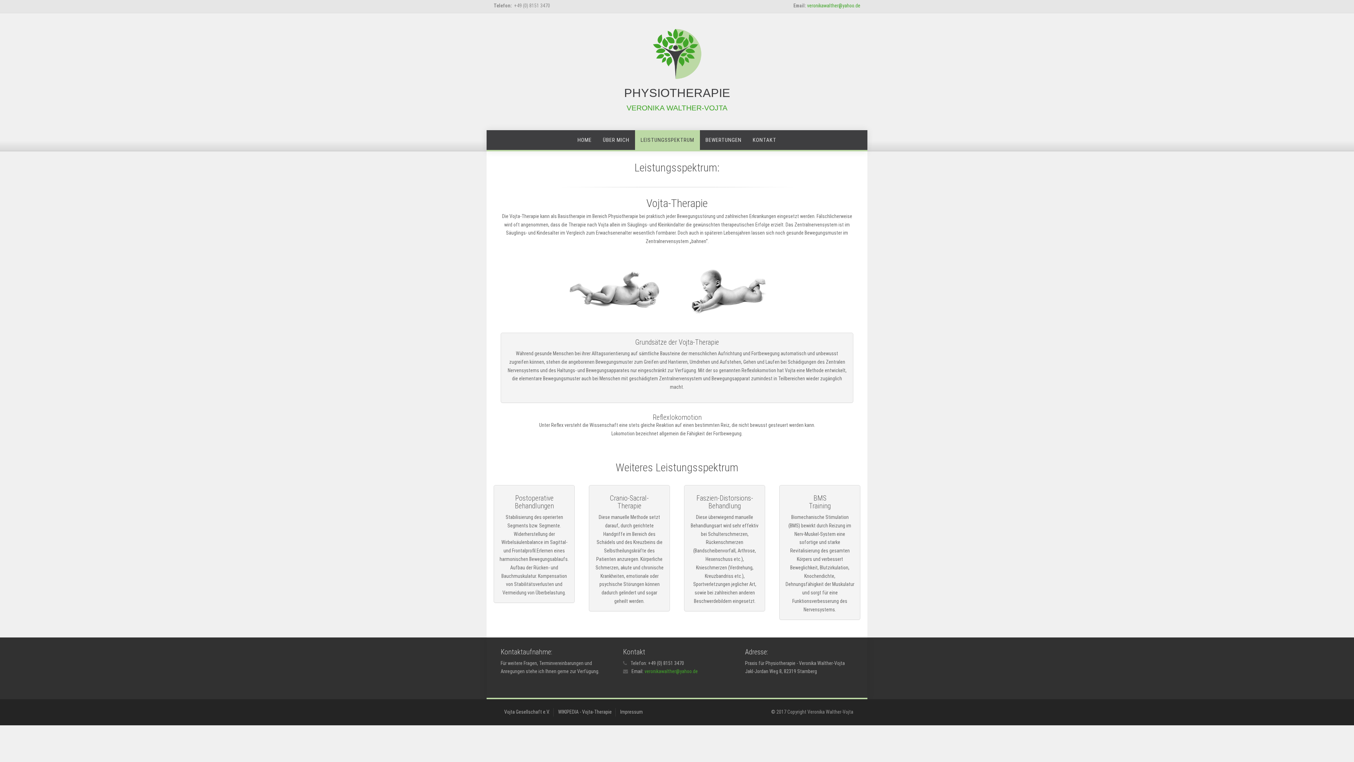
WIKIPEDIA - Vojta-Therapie (585, 712)
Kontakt (764, 140)
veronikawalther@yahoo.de (833, 5)
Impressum (631, 712)
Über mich (616, 140)
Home (585, 140)
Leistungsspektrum (667, 140)
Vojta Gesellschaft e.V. (527, 712)
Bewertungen (724, 140)
